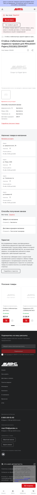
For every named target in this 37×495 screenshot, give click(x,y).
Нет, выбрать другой (11, 25)
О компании (5, 394)
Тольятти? (16, 15)
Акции (3, 370)
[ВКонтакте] (26, 52)
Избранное (23, 493)
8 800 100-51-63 (7, 417)
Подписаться (18, 351)
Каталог (3, 493)
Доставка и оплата (7, 378)
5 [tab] (19, 325)
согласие (9, 354)
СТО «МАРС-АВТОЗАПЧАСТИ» (13, 464)
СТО (2, 403)
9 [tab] (24, 325)
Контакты (4, 390)
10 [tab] (25, 325)
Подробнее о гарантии (11, 271)
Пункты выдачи (6, 382)
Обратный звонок (8, 439)
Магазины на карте (7, 138)
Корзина (33, 493)
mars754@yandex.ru (9, 428)
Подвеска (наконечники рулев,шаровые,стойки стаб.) (10, 306)
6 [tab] (20, 325)
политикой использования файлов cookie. (22, 479)
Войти (12, 493)
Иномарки (4, 386)
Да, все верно (9, 20)
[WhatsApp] (32, 52)
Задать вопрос (7, 444)
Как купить (4, 374)
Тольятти (12, 214)
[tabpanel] (10, 305)
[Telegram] (23, 52)
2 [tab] (15, 325)
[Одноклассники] (29, 52)
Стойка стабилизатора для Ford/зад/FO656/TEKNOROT (10, 309)
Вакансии (4, 399)
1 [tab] (13, 325)
